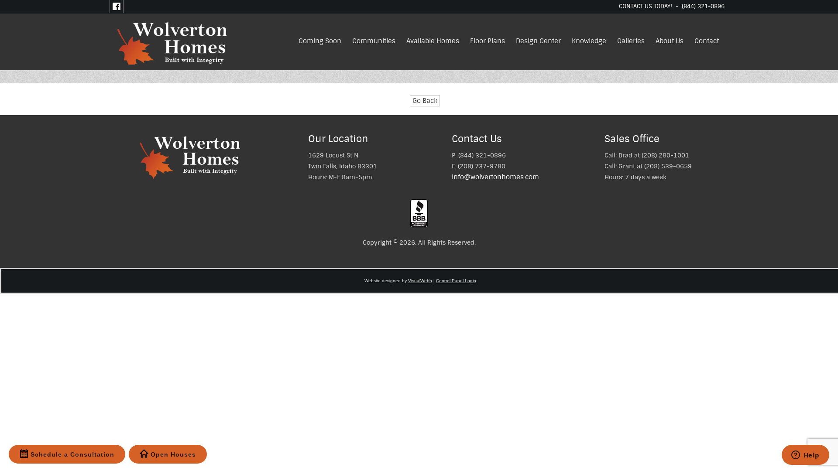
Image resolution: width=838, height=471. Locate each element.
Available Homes (432, 41)
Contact (706, 41)
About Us (669, 41)
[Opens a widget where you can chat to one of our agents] (805, 456)
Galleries (631, 41)
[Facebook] (117, 6)
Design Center (538, 41)
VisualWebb (420, 280)
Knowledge (589, 41)
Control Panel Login (456, 280)
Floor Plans (487, 41)
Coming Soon (320, 41)
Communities (373, 41)
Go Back (424, 100)
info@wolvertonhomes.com (495, 177)
